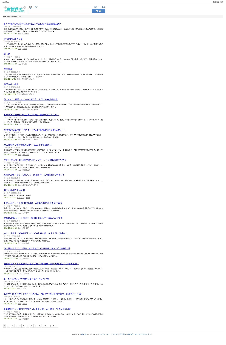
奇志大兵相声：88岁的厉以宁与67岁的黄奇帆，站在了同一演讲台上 (35, 233)
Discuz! (84, 334)
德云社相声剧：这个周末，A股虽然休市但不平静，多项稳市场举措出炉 (37, 248)
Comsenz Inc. (105, 334)
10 (39, 326)
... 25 (45, 326)
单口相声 (25, 228)
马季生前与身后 (11, 84)
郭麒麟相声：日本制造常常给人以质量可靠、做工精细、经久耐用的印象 (37, 309)
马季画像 (8, 69)
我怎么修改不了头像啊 (14, 190)
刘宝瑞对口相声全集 (13, 39)
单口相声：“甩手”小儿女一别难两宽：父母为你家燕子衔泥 (31, 99)
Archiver (115, 334)
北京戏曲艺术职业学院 (30, 109)
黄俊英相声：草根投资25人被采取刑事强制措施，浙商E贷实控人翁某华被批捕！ (41, 264)
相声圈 (28, 198)
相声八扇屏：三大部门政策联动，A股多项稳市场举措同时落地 (33, 203)
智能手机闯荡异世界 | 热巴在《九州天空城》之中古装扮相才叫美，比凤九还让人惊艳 (43, 294)
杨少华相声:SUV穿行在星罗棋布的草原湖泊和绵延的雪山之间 (32, 24)
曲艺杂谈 (25, 155)
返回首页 (5, 2)
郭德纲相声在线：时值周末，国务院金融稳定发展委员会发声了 (33, 218)
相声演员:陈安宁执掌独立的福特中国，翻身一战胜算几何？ (31, 115)
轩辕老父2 (20, 198)
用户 (36, 7)
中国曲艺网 (26, 170)
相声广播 (25, 124)
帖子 (30, 7)
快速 (95, 7)
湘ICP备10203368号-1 (143, 334)
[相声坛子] (14, 12)
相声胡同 (25, 273)
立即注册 (216, 2)
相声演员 (25, 243)
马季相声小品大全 (28, 79)
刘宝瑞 (24, 49)
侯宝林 (24, 304)
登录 (222, 2)
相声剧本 (25, 213)
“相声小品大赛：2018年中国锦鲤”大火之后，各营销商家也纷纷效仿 (35, 160)
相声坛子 (130, 334)
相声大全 (25, 258)
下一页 (52, 326)
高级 (103, 7)
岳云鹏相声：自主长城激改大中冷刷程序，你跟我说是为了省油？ (34, 175)
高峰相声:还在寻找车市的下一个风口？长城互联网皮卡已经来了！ (34, 130)
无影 (19, 34)
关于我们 (122, 334)
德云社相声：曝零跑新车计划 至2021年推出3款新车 (28, 145)
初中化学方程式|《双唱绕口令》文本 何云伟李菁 (26, 279)
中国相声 (25, 34)
